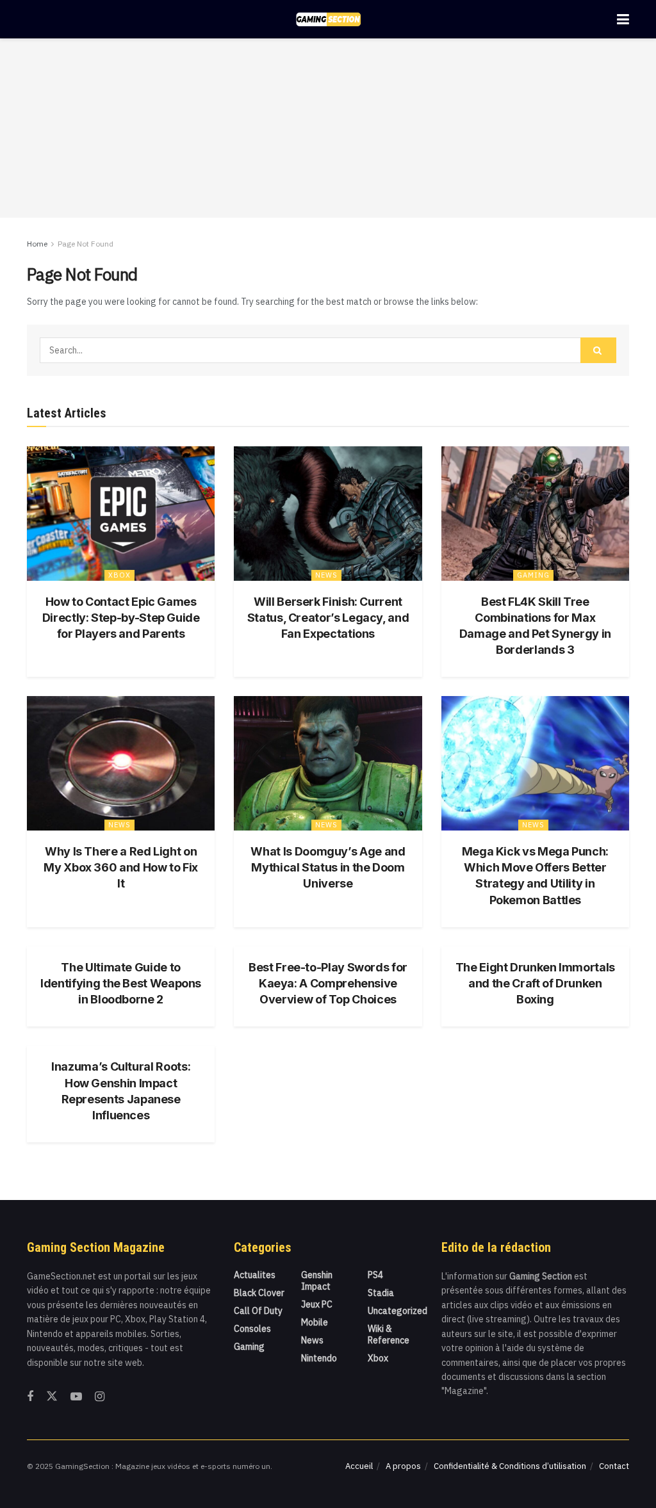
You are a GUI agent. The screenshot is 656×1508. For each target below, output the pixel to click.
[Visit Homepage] (328, 19)
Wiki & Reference (388, 1334)
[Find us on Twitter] (52, 1396)
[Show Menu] (623, 19)
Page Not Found (85, 243)
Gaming (533, 575)
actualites (254, 1275)
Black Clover (259, 1293)
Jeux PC (316, 1304)
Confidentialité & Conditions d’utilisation (510, 1466)
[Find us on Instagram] (99, 1397)
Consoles (252, 1328)
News (326, 575)
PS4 (375, 1275)
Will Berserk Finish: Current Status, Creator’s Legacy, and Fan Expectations (328, 617)
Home (37, 243)
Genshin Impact (316, 1280)
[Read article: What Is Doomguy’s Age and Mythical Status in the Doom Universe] (328, 763)
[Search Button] (598, 350)
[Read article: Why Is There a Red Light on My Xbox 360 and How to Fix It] (121, 763)
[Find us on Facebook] (30, 1397)
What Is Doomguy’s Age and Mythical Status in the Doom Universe (327, 867)
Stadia (381, 1293)
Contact (614, 1466)
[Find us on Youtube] (76, 1397)
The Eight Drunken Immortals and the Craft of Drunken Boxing (535, 983)
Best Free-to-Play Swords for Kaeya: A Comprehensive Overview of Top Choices (328, 983)
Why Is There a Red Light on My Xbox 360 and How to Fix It (121, 867)
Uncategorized (397, 1311)
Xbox (119, 575)
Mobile (314, 1322)
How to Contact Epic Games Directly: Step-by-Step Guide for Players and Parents (121, 617)
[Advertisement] (328, 128)
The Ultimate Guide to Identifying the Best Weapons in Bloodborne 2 (120, 983)
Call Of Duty (258, 1311)
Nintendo (319, 1358)
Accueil (359, 1466)
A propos (403, 1466)
